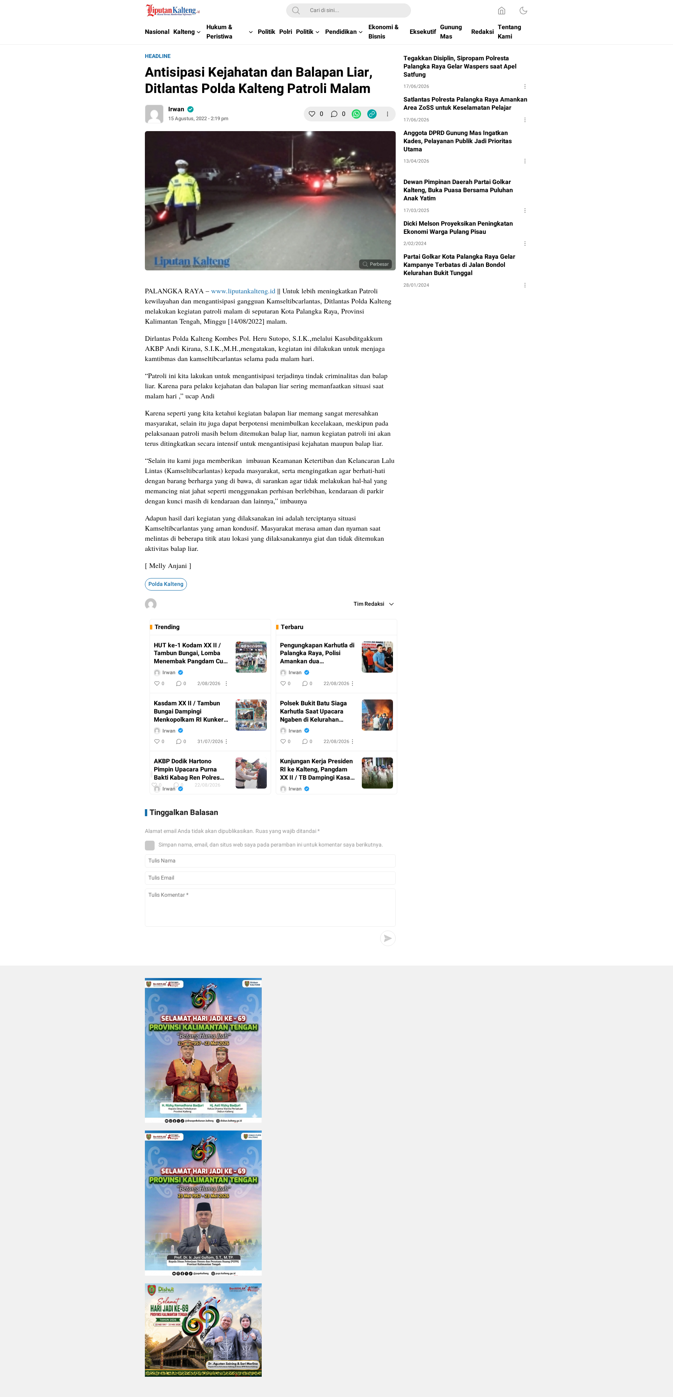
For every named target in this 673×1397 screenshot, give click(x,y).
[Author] (154, 114)
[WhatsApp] (356, 114)
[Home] (501, 10)
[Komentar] (334, 114)
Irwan (176, 109)
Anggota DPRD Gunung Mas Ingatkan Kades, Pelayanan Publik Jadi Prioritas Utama (457, 141)
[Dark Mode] (523, 10)
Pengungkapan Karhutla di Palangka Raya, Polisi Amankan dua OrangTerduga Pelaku (317, 654)
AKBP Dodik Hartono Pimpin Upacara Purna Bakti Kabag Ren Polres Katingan (187, 769)
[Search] (296, 10)
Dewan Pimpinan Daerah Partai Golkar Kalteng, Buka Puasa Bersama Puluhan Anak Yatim (458, 190)
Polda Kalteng (165, 584)
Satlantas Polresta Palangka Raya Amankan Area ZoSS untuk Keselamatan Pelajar (465, 104)
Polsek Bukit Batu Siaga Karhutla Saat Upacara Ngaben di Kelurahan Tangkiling (313, 711)
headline (158, 56)
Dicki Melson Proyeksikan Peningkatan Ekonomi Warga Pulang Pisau (458, 228)
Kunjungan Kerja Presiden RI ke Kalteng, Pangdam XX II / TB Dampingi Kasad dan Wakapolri (317, 769)
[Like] (312, 114)
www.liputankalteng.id (243, 290)
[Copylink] (372, 114)
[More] (387, 114)
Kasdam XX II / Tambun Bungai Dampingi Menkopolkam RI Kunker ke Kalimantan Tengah (189, 711)
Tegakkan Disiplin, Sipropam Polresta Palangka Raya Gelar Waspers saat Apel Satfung (459, 66)
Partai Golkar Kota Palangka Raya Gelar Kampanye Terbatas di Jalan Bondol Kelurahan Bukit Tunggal (459, 265)
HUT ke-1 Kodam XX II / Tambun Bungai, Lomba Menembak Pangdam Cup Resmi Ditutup (190, 654)
